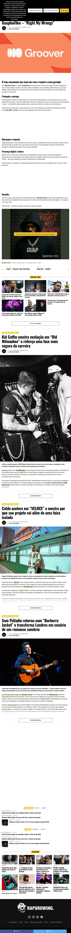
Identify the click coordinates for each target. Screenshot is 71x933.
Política (46, 922)
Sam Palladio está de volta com (17, 694)
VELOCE (16, 582)
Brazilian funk (28, 586)
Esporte (26, 922)
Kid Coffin (5, 470)
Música (21, 922)
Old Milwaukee (21, 470)
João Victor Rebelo (14, 29)
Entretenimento (13, 922)
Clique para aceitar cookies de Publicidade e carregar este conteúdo (35, 234)
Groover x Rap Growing (36, 922)
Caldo (21, 590)
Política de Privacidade (56, 922)
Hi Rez (14, 262)
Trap (39, 262)
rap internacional (31, 262)
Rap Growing (12, 705)
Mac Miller (20, 262)
